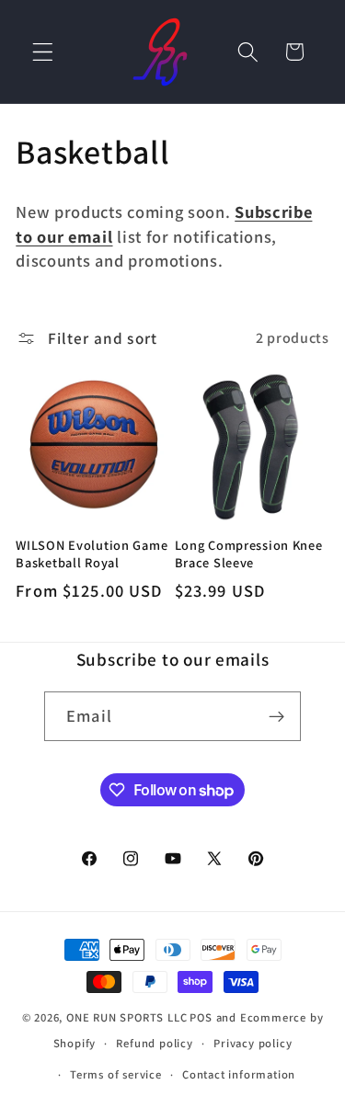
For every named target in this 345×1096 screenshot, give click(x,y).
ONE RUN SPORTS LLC (127, 1017)
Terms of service (116, 1074)
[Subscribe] (276, 716)
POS (201, 1017)
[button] (42, 52)
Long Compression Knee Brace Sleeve (249, 554)
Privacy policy (252, 1043)
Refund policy (154, 1043)
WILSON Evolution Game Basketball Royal (91, 554)
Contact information (238, 1074)
